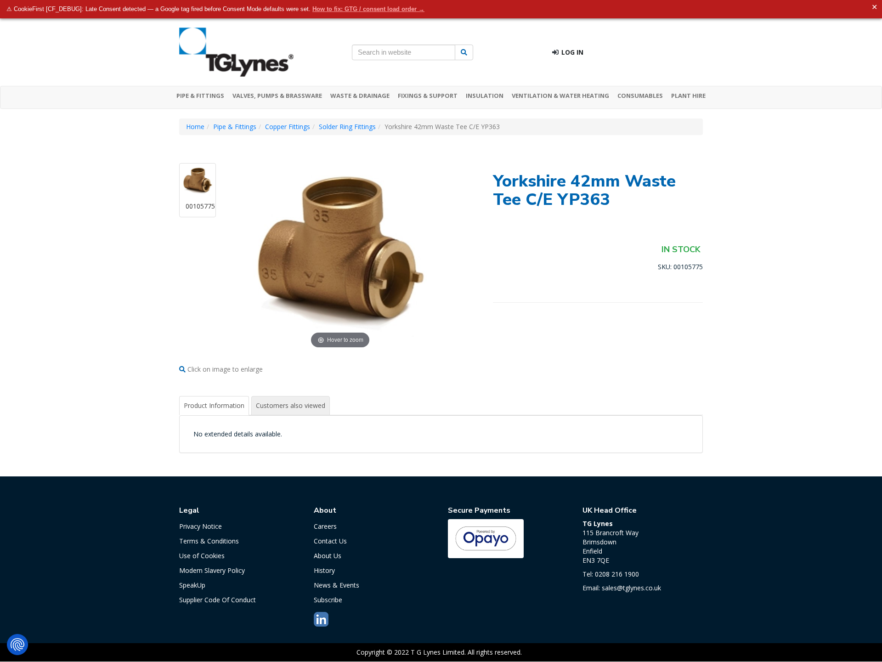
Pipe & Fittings (234, 126)
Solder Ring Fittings (347, 126)
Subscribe (328, 599)
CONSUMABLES (640, 95)
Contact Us (330, 541)
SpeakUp (192, 585)
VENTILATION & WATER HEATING (560, 95)
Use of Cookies (202, 555)
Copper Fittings (287, 126)
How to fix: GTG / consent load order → (368, 9)
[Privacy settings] (17, 644)
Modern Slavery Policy (212, 570)
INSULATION (484, 95)
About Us (327, 555)
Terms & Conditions (209, 541)
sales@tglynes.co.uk (631, 587)
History (324, 570)
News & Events (336, 585)
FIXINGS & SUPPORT (428, 95)
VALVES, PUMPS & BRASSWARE (277, 95)
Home (195, 126)
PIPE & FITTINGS (200, 95)
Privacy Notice (200, 526)
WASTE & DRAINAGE (360, 95)
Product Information (214, 405)
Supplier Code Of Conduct (217, 599)
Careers (325, 526)
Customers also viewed (290, 405)
